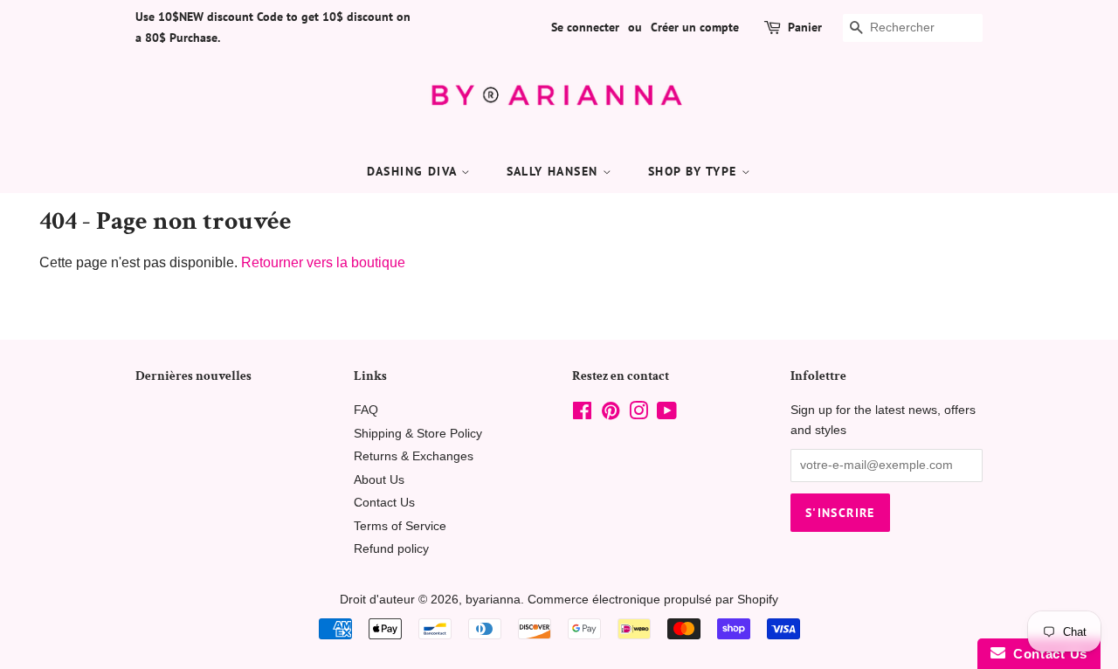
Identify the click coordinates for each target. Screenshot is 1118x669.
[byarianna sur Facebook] (582, 414)
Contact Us (384, 502)
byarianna (493, 599)
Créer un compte (695, 27)
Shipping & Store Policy (418, 433)
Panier (805, 27)
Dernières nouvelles (193, 376)
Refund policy (391, 548)
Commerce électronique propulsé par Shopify (653, 599)
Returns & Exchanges (413, 456)
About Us (379, 479)
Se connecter (585, 27)
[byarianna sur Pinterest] (610, 414)
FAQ (366, 410)
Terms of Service (400, 526)
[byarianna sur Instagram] (638, 414)
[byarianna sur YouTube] (667, 414)
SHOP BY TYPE (695, 171)
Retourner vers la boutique (323, 262)
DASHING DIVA (414, 171)
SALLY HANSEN (555, 171)
